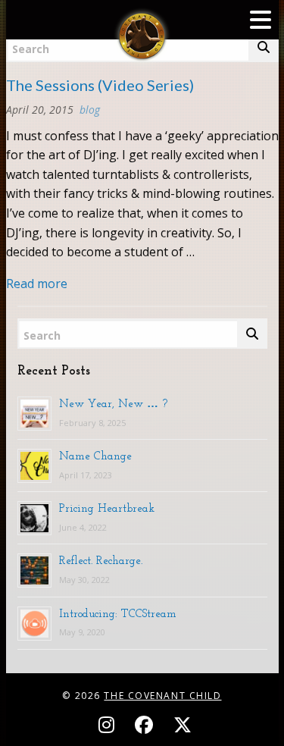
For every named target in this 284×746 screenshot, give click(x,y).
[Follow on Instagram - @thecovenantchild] (108, 724)
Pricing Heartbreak (106, 508)
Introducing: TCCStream (117, 613)
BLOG (90, 109)
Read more (36, 283)
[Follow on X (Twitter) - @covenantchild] (179, 724)
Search (42, 335)
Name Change (95, 455)
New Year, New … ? (113, 403)
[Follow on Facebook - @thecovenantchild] (146, 724)
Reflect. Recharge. (100, 560)
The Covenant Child (162, 695)
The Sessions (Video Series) (100, 85)
